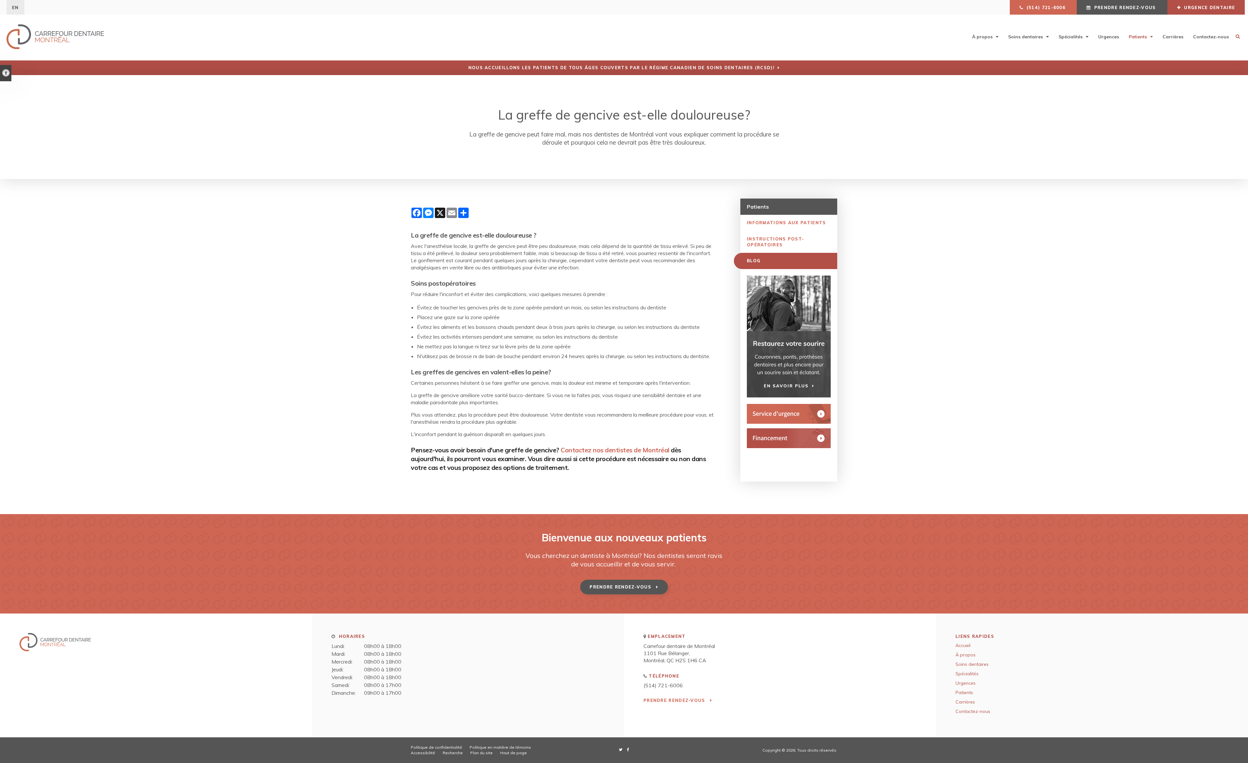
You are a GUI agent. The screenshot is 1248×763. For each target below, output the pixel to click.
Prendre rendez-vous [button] (1125, 7)
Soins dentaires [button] (1025, 37)
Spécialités (967, 674)
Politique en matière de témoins (500, 747)
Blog (753, 260)
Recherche (453, 752)
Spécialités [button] (1071, 37)
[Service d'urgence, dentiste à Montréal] (789, 414)
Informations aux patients (786, 222)
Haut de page (513, 752)
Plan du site (481, 752)
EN (15, 7)
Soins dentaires (972, 664)
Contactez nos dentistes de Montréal (615, 450)
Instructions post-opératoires (775, 241)
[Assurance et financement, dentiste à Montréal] (789, 438)
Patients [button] (1138, 37)
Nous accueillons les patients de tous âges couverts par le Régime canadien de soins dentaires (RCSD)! (621, 67)
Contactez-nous (1211, 37)
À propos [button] (982, 37)
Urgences (1108, 37)
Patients (964, 692)
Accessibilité (423, 752)
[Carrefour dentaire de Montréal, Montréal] (55, 649)
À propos (966, 655)
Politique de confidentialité (436, 747)
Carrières (1173, 37)
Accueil (963, 645)
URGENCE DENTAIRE (1208, 7)
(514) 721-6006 (663, 685)
